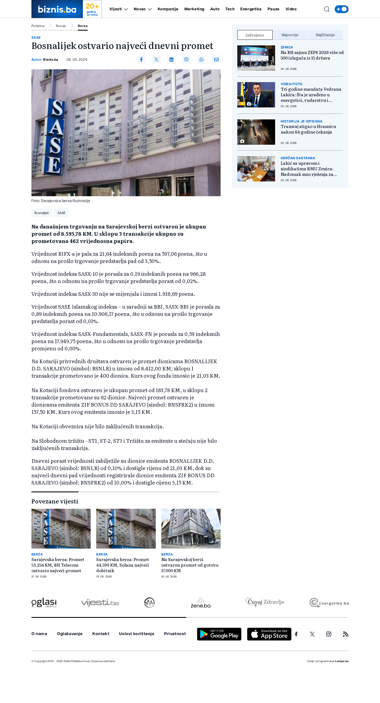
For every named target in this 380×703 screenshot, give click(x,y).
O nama (39, 634)
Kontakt (100, 634)
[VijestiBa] (100, 603)
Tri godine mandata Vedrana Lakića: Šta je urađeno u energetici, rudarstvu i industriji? (311, 94)
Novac (140, 9)
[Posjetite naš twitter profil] (312, 634)
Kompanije (168, 9)
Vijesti (115, 9)
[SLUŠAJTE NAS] (149, 602)
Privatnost (175, 634)
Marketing (194, 9)
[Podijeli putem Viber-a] (186, 59)
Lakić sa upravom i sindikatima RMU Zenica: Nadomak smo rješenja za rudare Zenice (307, 168)
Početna (37, 26)
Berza (83, 26)
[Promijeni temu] (342, 9)
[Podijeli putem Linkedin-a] (171, 59)
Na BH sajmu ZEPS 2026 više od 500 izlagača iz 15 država (312, 55)
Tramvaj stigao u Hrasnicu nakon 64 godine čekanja (308, 129)
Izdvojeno (255, 35)
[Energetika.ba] (329, 603)
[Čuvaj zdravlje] (265, 603)
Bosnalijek (41, 213)
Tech (230, 9)
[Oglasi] (43, 603)
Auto (214, 9)
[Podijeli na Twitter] (156, 59)
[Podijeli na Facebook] (141, 59)
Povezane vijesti (54, 501)
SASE (36, 37)
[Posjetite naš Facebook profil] (296, 634)
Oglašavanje (70, 634)
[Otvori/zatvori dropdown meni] (125, 9)
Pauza (274, 9)
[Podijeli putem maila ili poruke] (216, 59)
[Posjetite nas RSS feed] (346, 634)
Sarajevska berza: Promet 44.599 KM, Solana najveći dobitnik (122, 565)
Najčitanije (325, 34)
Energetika (251, 9)
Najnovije (290, 34)
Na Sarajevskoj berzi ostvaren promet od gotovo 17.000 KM (189, 565)
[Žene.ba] (201, 603)
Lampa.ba (342, 661)
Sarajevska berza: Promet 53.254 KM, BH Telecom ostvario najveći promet (57, 565)
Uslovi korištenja (136, 634)
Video (291, 9)
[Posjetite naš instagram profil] (329, 634)
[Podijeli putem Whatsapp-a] (201, 59)
